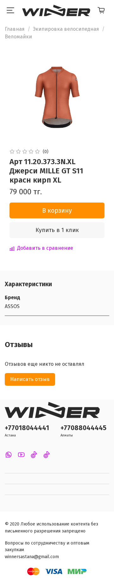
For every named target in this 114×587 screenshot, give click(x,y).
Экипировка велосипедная (66, 29)
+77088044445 (83, 428)
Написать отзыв (30, 379)
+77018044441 (27, 428)
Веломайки (18, 37)
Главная (15, 29)
